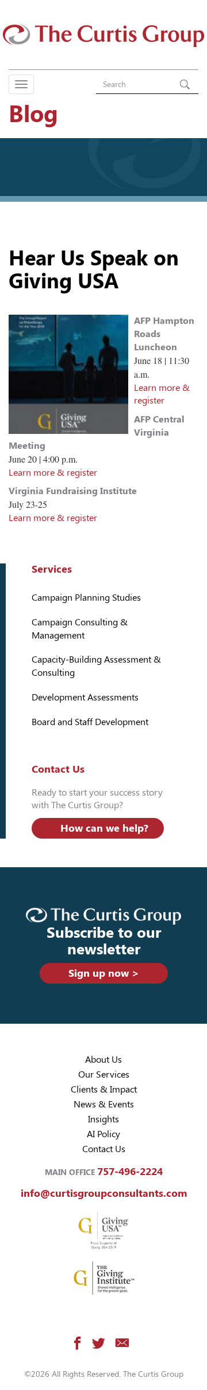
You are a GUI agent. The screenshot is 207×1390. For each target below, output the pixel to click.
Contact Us (103, 1149)
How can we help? (104, 828)
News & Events (104, 1104)
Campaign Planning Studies (86, 597)
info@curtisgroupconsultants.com (104, 1193)
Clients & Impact (104, 1089)
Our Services (103, 1074)
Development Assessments (85, 697)
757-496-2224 (130, 1171)
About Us (103, 1059)
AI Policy (103, 1134)
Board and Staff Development (90, 721)
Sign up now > (103, 973)
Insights (103, 1119)
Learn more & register (53, 472)
